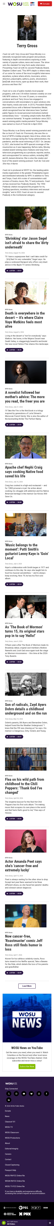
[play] (3, 1223)
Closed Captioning (12, 1165)
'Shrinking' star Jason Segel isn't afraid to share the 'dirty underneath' (26, 242)
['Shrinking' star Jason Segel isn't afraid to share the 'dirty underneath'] (25, 218)
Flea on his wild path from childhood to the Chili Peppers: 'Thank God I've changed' (24, 786)
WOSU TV (9, 1127)
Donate (45, 4)
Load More (27, 986)
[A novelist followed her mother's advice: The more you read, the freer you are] (25, 372)
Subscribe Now (27, 1066)
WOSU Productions (12, 1138)
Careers (8, 1154)
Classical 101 (10, 1122)
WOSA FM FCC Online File (15, 1181)
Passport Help (10, 1170)
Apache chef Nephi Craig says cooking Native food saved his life (24, 471)
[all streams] (50, 1223)
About (7, 1143)
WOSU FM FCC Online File (15, 1176)
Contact (8, 1159)
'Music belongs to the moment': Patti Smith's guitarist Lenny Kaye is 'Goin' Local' (26, 551)
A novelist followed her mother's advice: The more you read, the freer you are (25, 396)
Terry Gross (9, 253)
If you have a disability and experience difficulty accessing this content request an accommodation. (25, 1192)
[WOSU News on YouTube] (27, 1018)
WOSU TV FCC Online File (15, 1186)
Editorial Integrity (11, 1149)
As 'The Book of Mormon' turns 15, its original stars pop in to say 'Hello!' (24, 631)
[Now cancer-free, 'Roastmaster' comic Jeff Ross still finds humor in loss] (25, 915)
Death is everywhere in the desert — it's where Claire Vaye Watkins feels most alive (25, 319)
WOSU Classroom (12, 1132)
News (7, 1116)
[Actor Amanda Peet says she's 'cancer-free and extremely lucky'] (25, 841)
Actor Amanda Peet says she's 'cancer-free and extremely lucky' (23, 865)
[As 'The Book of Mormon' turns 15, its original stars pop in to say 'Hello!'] (25, 606)
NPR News (8, 235)
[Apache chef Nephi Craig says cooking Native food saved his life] (25, 447)
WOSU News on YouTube (27, 1048)
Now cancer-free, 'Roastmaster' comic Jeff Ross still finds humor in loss (23, 942)
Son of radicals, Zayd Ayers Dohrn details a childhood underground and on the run (26, 709)
